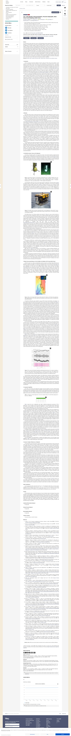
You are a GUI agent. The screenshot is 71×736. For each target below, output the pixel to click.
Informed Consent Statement (10, 15)
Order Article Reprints (55, 12)
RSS (60, 713)
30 (48, 431)
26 (41, 314)
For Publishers (38, 725)
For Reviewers (38, 721)
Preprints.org (48, 722)
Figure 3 (56, 324)
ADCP (39, 58)
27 (55, 341)
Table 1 (27, 391)
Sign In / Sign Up (58, 1)
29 (32, 407)
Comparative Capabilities (9, 9)
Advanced (63, 5)
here (39, 704)
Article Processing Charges (30, 720)
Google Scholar (28, 522)
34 (35, 410)
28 (46, 430)
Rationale (7, 3)
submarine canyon (54, 58)
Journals (21, 1)
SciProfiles (48, 725)
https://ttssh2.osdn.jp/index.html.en (29, 222)
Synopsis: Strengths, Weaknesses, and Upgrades (11, 11)
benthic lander (29, 58)
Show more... (7, 34)
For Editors (37, 722)
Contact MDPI (28, 724)
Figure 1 (40, 184)
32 (47, 430)
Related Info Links (8, 37)
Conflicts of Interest (8, 17)
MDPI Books (48, 721)
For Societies (38, 726)
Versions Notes (40, 38)
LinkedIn (58, 720)
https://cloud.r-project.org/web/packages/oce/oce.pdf (36, 581)
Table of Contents (8, 51)
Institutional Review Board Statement (11, 14)
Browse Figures (33, 38)
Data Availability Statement (9, 16)
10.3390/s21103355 (22, 8)
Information (31, 1)
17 (48, 390)
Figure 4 (25, 336)
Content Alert (64, 713)
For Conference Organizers (40, 727)
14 (42, 116)
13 (41, 116)
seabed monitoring (35, 58)
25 (52, 478)
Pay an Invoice (28, 721)
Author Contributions (9, 12)
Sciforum (47, 720)
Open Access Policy (29, 722)
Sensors (6, 713)
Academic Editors (8, 25)
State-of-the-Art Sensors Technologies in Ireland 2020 (44, 36)
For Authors (38, 720)
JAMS (47, 727)
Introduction (7, 2)
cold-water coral (48, 58)
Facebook (58, 721)
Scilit (35, 522)
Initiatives (43, 1)
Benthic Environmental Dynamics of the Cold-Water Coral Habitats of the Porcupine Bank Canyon (12, 7)
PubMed (38, 522)
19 (36, 247)
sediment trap (43, 58)
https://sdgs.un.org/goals (44, 72)
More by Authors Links (8, 39)
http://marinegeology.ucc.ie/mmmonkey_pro (33, 121)
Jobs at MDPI (28, 725)
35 (58, 429)
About (48, 1)
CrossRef (32, 522)
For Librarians (38, 724)
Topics (26, 1)
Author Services (37, 1)
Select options (8, 724)
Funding (7, 13)
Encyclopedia (48, 726)
